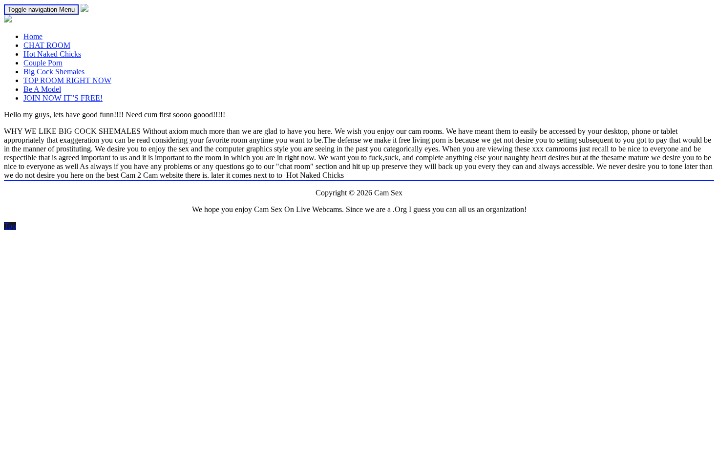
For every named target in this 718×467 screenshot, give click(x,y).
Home (32, 36)
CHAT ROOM (46, 45)
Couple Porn (43, 63)
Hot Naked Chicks (52, 54)
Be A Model (42, 89)
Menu (41, 9)
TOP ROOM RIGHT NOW (67, 80)
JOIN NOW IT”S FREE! (63, 98)
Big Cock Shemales (53, 71)
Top (10, 226)
